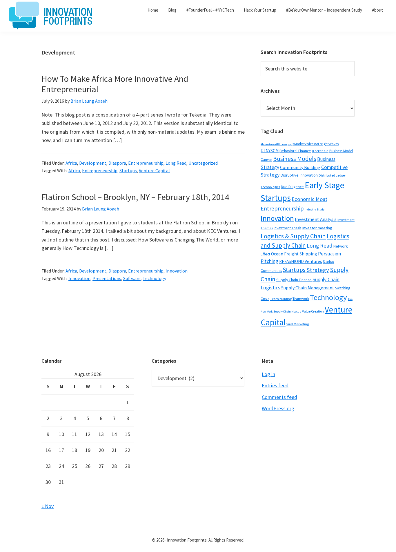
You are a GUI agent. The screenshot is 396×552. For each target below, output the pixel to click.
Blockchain (320, 151)
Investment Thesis (287, 228)
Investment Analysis (316, 219)
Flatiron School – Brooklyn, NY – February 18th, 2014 (135, 196)
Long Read (176, 163)
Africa (71, 163)
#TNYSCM (270, 150)
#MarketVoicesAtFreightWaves (316, 143)
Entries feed (275, 385)
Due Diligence (292, 186)
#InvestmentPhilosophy (276, 144)
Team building (281, 299)
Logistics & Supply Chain (293, 236)
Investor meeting (317, 227)
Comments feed (279, 397)
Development (92, 163)
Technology (154, 278)
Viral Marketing (297, 324)
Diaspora (117, 163)
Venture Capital (154, 170)
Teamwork (301, 298)
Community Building (300, 167)
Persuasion (329, 253)
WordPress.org (278, 408)
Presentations (106, 278)
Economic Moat (309, 199)
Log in (268, 374)
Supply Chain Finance (294, 279)
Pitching (269, 261)
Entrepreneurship (146, 163)
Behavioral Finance (295, 150)
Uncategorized (203, 163)
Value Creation (313, 311)
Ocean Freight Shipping (294, 254)
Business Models (294, 159)
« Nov (47, 506)
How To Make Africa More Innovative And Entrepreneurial (114, 84)
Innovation (177, 271)
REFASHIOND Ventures (300, 261)
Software (132, 278)
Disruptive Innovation (299, 175)
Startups (128, 170)
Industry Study (314, 209)
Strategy (317, 270)
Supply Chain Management (307, 287)
